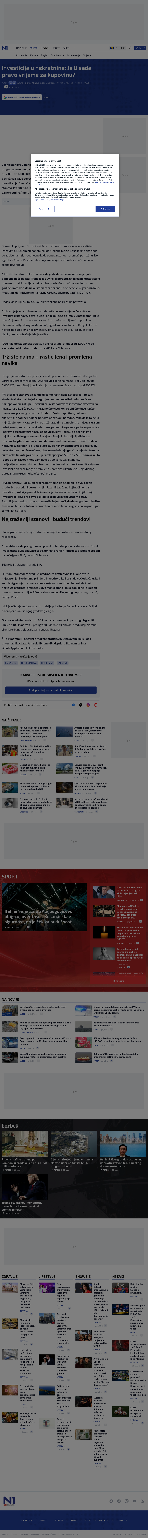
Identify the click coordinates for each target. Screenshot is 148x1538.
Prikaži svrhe (44, 209)
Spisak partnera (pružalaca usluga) (49, 200)
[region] (75, 185)
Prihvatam (105, 209)
